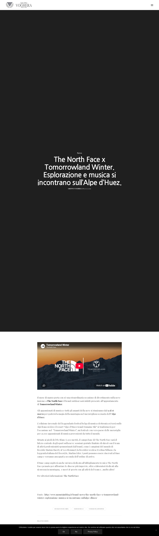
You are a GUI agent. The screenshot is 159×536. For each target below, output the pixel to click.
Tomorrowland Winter (51, 404)
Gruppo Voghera (74, 189)
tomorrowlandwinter (96, 509)
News (79, 153)
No (76, 532)
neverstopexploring (62, 509)
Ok (64, 532)
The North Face (71, 475)
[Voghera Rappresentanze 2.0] (19, 5)
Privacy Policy (93, 532)
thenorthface (79, 509)
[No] (156, 530)
